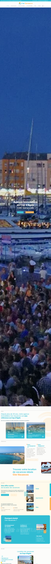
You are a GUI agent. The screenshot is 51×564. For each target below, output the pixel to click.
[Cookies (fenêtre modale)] (1, 562)
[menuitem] (43, 6)
